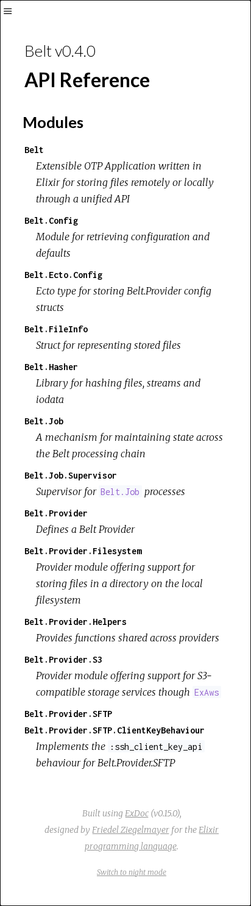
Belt (34, 149)
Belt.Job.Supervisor (70, 475)
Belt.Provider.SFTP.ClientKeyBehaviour (114, 730)
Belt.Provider (56, 513)
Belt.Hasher (51, 367)
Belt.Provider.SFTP (68, 713)
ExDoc (137, 813)
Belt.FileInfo (56, 329)
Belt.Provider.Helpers (75, 621)
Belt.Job (43, 421)
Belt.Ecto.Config (63, 274)
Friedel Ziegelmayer (130, 829)
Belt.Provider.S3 (63, 659)
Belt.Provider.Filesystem (82, 551)
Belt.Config (51, 220)
